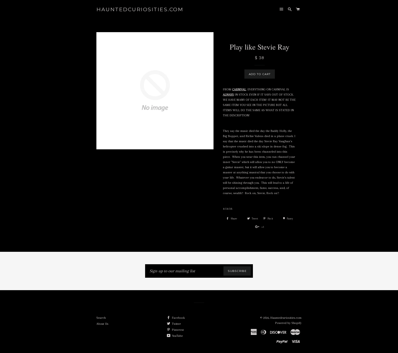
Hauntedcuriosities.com (139, 9)
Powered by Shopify (288, 323)
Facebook (178, 318)
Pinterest (177, 330)
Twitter (176, 324)
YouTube (177, 336)
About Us (102, 324)
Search (101, 318)
